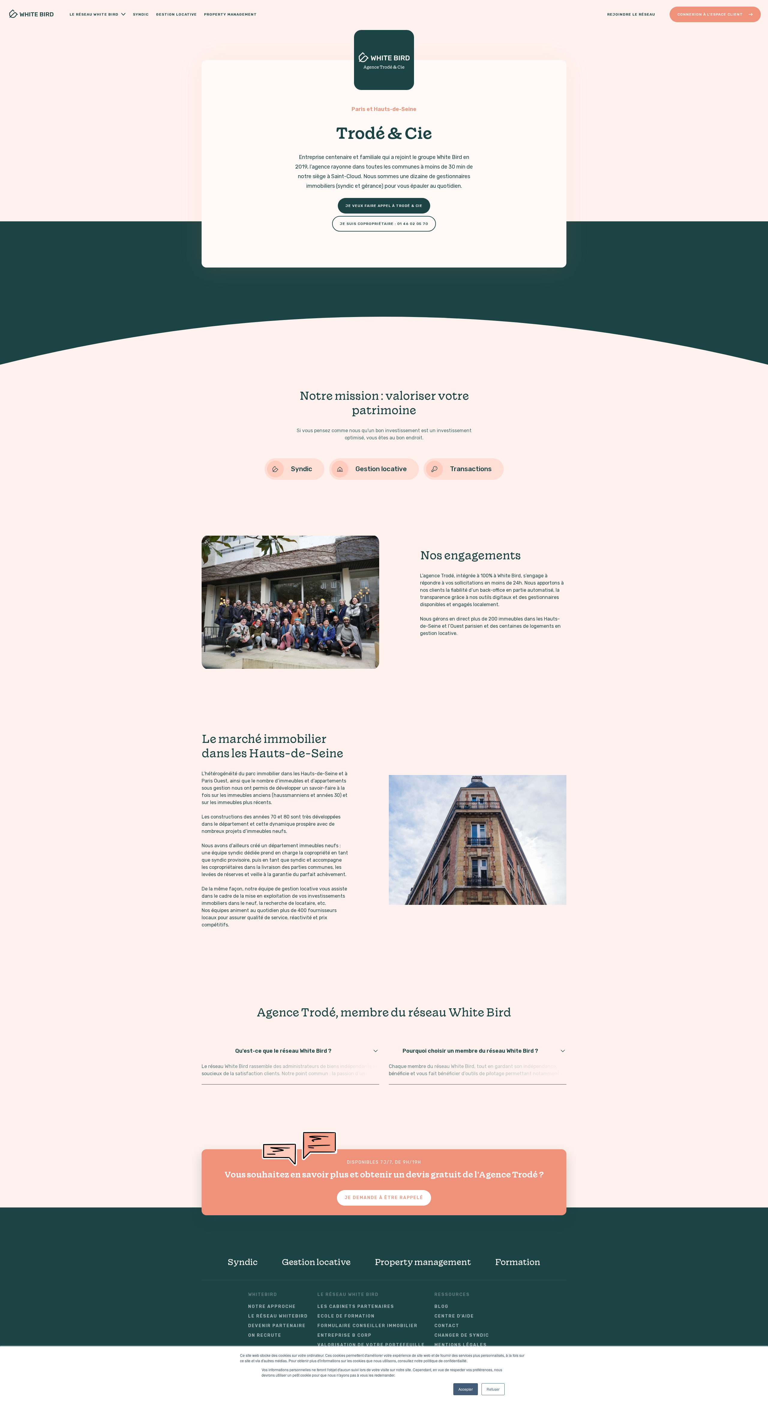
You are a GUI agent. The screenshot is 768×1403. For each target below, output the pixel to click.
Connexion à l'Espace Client (710, 14)
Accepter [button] (465, 1389)
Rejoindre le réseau (631, 14)
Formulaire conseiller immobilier (367, 1326)
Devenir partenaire (277, 1326)
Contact (446, 1326)
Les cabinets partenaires (355, 1306)
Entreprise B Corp (344, 1335)
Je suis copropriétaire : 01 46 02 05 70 (384, 224)
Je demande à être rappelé (384, 1197)
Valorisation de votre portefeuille (371, 1345)
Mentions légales (460, 1345)
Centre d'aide (454, 1316)
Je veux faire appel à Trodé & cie (384, 206)
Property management (423, 1262)
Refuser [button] (493, 1389)
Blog (441, 1306)
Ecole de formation (346, 1316)
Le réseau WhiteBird (278, 1316)
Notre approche (272, 1306)
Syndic (141, 14)
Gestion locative (176, 14)
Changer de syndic (461, 1335)
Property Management (230, 14)
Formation (517, 1262)
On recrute (264, 1335)
